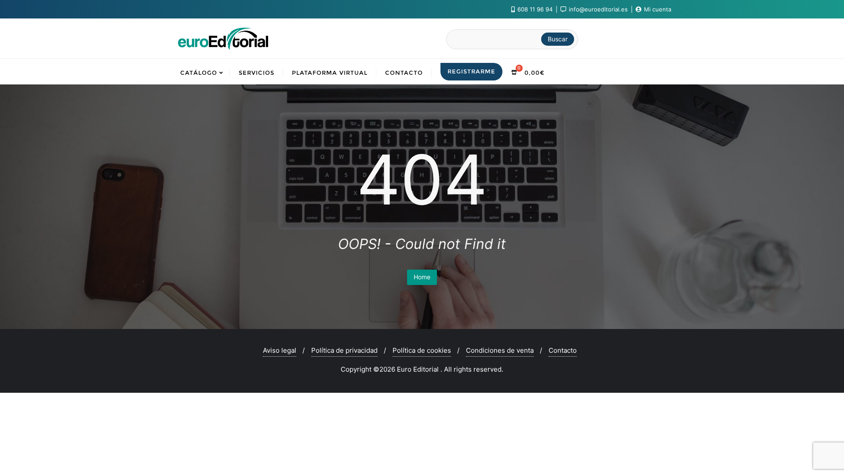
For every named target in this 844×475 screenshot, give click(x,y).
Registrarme (471, 71)
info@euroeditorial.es (598, 9)
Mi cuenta (656, 9)
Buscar (558, 39)
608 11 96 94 (535, 9)
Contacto (563, 350)
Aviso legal (279, 350)
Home (422, 277)
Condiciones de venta (500, 350)
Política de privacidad (344, 350)
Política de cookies (422, 350)
